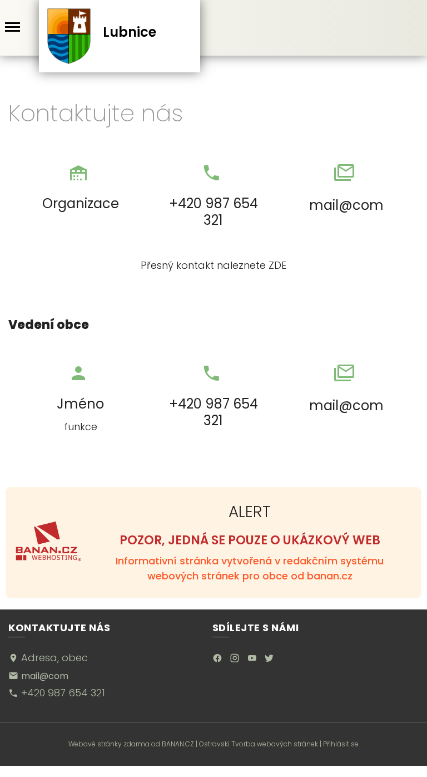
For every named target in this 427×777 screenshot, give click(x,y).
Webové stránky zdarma (109, 744)
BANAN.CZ (178, 744)
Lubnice (129, 32)
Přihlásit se (341, 744)
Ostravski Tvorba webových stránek (258, 744)
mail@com (346, 205)
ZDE (277, 265)
